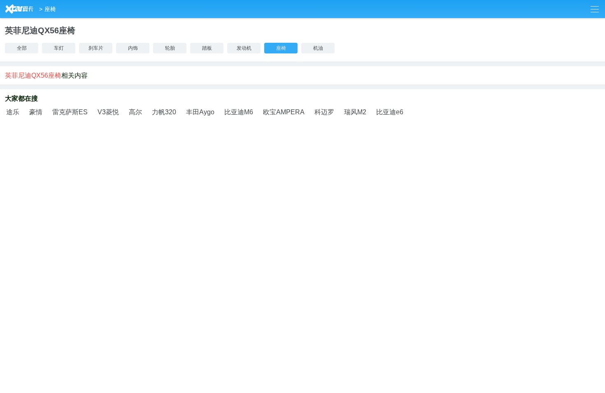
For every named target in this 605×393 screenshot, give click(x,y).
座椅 (50, 9)
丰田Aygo (200, 112)
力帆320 (164, 112)
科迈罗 (324, 112)
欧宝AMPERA (284, 112)
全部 (22, 48)
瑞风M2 (355, 112)
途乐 (12, 112)
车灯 (59, 48)
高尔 (135, 112)
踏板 (207, 48)
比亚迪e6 (389, 112)
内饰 (133, 48)
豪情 (35, 112)
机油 (318, 48)
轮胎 (170, 48)
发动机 (244, 48)
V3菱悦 (108, 112)
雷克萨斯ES (70, 112)
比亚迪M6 (238, 112)
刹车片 (95, 48)
